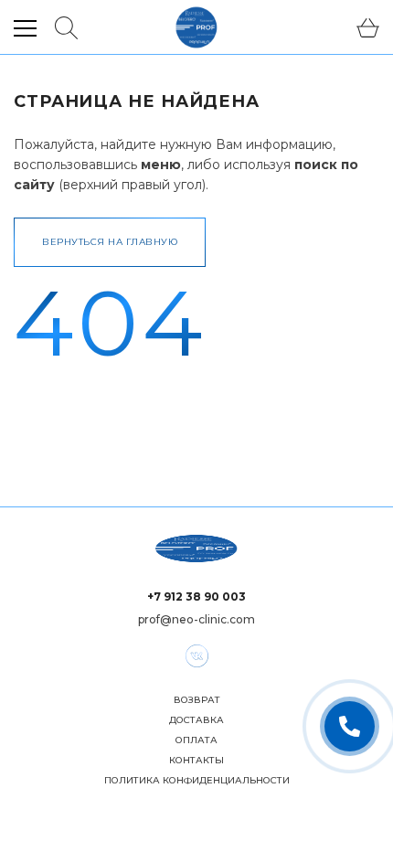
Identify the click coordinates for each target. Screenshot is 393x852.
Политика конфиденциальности (197, 780)
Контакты (196, 760)
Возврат (197, 700)
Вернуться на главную (109, 242)
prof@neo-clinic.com (196, 619)
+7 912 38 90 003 (196, 596)
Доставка (196, 720)
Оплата (196, 740)
